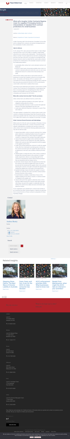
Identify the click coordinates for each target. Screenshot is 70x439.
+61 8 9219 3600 (11, 388)
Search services (14, 252)
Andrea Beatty (21, 33)
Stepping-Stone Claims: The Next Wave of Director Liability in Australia (10, 284)
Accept (31, 437)
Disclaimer (47, 431)
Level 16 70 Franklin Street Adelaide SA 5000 (10, 318)
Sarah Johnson (28, 33)
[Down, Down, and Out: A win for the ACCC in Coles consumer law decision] (26, 270)
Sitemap (42, 431)
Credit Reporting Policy (29, 431)
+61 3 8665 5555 (11, 372)
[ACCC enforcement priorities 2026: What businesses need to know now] (43, 270)
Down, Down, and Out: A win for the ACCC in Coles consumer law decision (25, 285)
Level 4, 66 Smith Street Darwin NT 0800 (10, 351)
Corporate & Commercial (34, 37)
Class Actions (37, 431)
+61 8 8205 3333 (11, 323)
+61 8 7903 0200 (11, 356)
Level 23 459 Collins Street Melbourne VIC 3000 (11, 367)
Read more (6, 289)
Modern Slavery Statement (18, 431)
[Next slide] (5, 297)
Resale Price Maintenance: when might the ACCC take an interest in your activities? (59, 285)
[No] (68, 435)
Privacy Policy (53, 431)
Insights (6, 12)
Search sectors (13, 249)
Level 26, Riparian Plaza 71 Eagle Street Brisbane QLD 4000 (11, 335)
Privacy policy (37, 437)
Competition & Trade (22, 37)
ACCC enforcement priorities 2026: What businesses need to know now (43, 284)
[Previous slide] (3, 297)
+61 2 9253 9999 (11, 404)
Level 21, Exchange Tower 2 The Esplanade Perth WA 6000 (12, 383)
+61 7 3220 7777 (11, 340)
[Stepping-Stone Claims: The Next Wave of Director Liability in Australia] (10, 270)
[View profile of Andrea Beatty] (16, 209)
